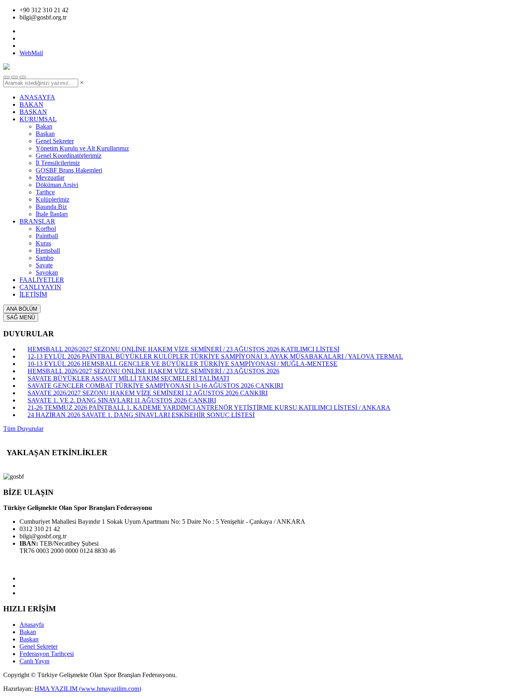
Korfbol (46, 228)
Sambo (45, 257)
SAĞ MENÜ (20, 317)
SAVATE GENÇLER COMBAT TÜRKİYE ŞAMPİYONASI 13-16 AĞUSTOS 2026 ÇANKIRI (155, 385)
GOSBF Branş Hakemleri (69, 170)
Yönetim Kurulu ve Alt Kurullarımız (82, 148)
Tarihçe (45, 192)
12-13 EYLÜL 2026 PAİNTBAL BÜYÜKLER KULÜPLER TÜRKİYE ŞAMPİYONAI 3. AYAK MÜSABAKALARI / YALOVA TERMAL (215, 356)
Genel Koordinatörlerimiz (68, 155)
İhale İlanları (52, 214)
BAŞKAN (33, 111)
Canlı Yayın (34, 661)
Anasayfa (31, 624)
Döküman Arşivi (57, 184)
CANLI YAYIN (40, 287)
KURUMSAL (38, 119)
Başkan (45, 133)
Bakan (44, 126)
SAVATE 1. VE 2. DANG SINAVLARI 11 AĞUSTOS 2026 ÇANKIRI (122, 400)
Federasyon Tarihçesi (46, 653)
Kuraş (43, 243)
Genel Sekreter (55, 141)
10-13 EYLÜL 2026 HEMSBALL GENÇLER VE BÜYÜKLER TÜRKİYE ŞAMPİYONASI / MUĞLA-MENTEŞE (182, 363)
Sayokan (47, 272)
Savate (44, 265)
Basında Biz (51, 206)
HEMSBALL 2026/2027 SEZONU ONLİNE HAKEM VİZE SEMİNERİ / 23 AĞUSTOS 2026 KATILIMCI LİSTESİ (183, 349)
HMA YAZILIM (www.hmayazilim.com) (87, 688)
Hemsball (48, 250)
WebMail (31, 52)
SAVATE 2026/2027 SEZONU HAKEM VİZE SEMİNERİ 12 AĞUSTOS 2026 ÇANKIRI (148, 392)
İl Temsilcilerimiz (58, 162)
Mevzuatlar (50, 177)
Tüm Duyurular (23, 428)
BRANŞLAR (37, 221)
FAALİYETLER (41, 279)
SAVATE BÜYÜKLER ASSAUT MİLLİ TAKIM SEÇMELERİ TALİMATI (128, 378)
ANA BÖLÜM (21, 309)
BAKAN (31, 104)
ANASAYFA (37, 97)
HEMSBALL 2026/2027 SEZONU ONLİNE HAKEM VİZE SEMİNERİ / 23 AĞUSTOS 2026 (153, 371)
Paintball (47, 235)
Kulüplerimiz (52, 199)
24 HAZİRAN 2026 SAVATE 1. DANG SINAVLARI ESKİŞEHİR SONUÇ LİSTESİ (141, 414)
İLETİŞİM (33, 294)
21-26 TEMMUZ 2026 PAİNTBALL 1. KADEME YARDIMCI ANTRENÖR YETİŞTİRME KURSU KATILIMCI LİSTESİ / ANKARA (209, 407)
